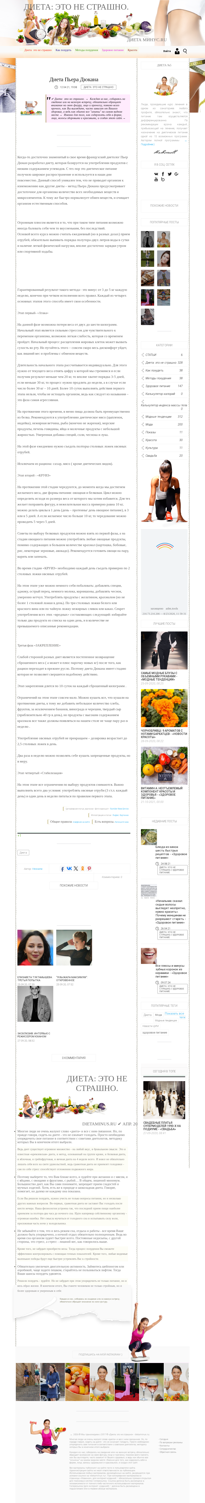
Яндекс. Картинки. (121, 815)
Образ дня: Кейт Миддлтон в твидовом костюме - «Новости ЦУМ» (52, 1379)
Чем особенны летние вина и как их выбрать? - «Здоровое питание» (151, 1379)
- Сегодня (163, 1439)
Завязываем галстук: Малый (165, 280)
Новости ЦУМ (151, 1026)
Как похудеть (63, 50)
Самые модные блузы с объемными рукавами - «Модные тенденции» (159, 676)
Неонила (37, 868)
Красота (132, 50)
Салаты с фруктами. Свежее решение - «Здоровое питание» (77, 1378)
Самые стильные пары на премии (147, 298)
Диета (23, 852)
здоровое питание (155, 1032)
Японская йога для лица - (163, 261)
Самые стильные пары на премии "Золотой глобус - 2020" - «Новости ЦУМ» (127, 1383)
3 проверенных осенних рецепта (165, 240)
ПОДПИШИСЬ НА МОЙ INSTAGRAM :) (100, 1354)
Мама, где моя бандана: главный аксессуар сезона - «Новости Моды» (102, 1381)
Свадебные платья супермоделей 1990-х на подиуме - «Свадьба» (162, 1126)
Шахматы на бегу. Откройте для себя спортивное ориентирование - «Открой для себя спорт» (30, 1379)
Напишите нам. (122, 822)
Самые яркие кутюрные (147, 319)
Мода (158, 1014)
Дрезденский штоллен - (150, 281)
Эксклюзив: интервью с (148, 241)
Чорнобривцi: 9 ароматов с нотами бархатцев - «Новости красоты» (164, 734)
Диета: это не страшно (38, 50)
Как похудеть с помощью (163, 298)
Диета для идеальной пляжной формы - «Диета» (176, 1376)
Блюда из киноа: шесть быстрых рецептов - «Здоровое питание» (171, 852)
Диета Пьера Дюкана (73, 79)
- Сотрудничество (167, 1449)
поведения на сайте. (81, 822)
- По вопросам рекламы (170, 1442)
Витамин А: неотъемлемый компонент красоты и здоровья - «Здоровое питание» (162, 793)
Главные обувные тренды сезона (148, 259)
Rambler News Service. (119, 809)
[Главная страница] (21, 49)
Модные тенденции (166, 1020)
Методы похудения (86, 50)
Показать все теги (175, 1015)
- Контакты (164, 1445)
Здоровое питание (113, 50)
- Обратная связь (167, 1452)
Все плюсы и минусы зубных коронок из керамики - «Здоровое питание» (171, 971)
